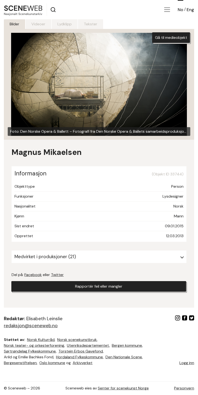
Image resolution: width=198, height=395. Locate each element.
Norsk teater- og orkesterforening (34, 345)
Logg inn (186, 362)
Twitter (57, 274)
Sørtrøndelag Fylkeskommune (30, 351)
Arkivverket (82, 362)
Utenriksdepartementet (88, 345)
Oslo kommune (52, 362)
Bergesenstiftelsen (20, 362)
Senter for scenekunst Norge (123, 388)
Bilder (14, 24)
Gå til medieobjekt (171, 37)
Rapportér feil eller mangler (98, 286)
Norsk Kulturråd (41, 339)
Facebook (33, 274)
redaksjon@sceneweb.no (31, 326)
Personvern (184, 388)
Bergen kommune (127, 345)
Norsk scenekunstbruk (77, 339)
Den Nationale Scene (124, 357)
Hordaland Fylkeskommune (79, 357)
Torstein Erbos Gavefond (80, 351)
